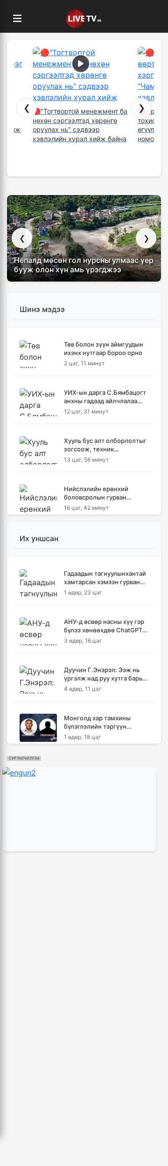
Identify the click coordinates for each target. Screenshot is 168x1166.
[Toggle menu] (17, 18)
